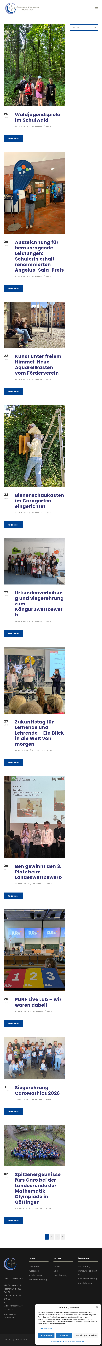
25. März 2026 (22, 884)
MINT (55, 1270)
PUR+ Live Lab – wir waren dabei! (38, 1002)
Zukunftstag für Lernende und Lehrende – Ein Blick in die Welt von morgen (39, 733)
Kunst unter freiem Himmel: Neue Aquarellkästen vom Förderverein (38, 364)
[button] (97, 1307)
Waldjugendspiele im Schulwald (37, 117)
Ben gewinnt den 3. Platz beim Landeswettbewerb (38, 872)
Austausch (34, 1270)
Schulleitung (84, 1266)
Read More (13, 138)
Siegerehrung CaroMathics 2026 (37, 1090)
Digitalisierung (60, 1275)
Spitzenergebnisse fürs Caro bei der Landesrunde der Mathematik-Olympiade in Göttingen (38, 1188)
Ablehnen (63, 1335)
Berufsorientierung (38, 1279)
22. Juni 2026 (21, 379)
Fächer (56, 1266)
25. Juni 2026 (21, 126)
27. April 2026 (21, 750)
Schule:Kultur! (35, 1275)
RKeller (38, 126)
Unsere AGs (34, 1266)
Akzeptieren (46, 1335)
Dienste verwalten (45, 1329)
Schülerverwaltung (87, 1278)
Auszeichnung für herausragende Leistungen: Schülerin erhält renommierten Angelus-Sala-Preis (39, 256)
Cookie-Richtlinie (57, 1341)
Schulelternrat (85, 1283)
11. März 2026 (21, 1099)
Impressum (80, 1341)
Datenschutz (70, 1341)
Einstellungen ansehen (86, 1335)
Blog (48, 126)
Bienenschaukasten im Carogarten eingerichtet (39, 501)
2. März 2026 (21, 1208)
